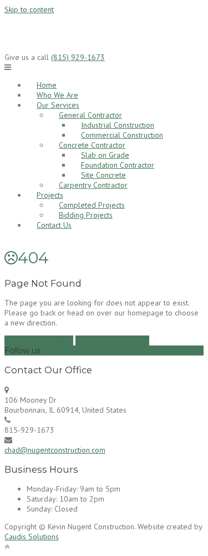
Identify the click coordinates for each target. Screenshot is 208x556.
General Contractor (90, 115)
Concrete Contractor (92, 145)
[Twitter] (46, 350)
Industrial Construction (117, 125)
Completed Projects (92, 205)
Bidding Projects (86, 215)
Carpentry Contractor (93, 185)
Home (47, 85)
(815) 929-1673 (78, 57)
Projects (50, 195)
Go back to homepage (112, 340)
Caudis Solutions (31, 537)
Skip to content (29, 9)
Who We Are (57, 95)
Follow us (22, 350)
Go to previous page (38, 340)
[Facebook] (54, 350)
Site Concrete (103, 175)
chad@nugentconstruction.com (54, 450)
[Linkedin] (62, 350)
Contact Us (54, 225)
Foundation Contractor (117, 165)
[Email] (71, 350)
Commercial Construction (122, 135)
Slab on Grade (105, 155)
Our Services (58, 105)
